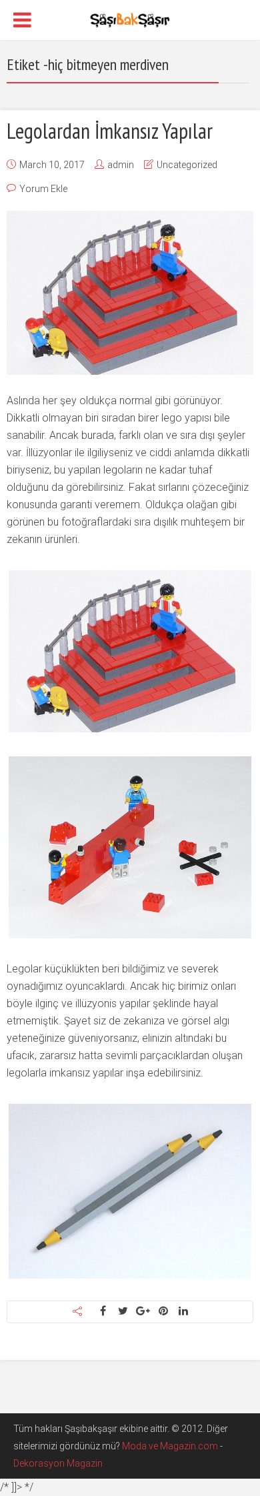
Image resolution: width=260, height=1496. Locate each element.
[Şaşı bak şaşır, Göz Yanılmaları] (130, 18)
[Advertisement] (130, 154)
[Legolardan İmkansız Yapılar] (130, 293)
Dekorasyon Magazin (58, 1463)
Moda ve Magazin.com (170, 1446)
